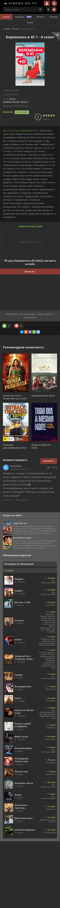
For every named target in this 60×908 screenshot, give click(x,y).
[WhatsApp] (34, 332)
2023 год (24, 101)
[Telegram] (38, 332)
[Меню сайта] (54, 3)
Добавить (48, 461)
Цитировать (24, 500)
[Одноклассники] (26, 332)
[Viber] (30, 332)
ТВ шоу (15, 29)
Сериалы (53, 16)
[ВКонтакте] (22, 332)
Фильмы (41, 16)
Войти (47, 3)
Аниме (30, 22)
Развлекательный (11, 101)
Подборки (19, 16)
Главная (6, 16)
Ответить (7, 500)
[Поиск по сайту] (40, 9)
